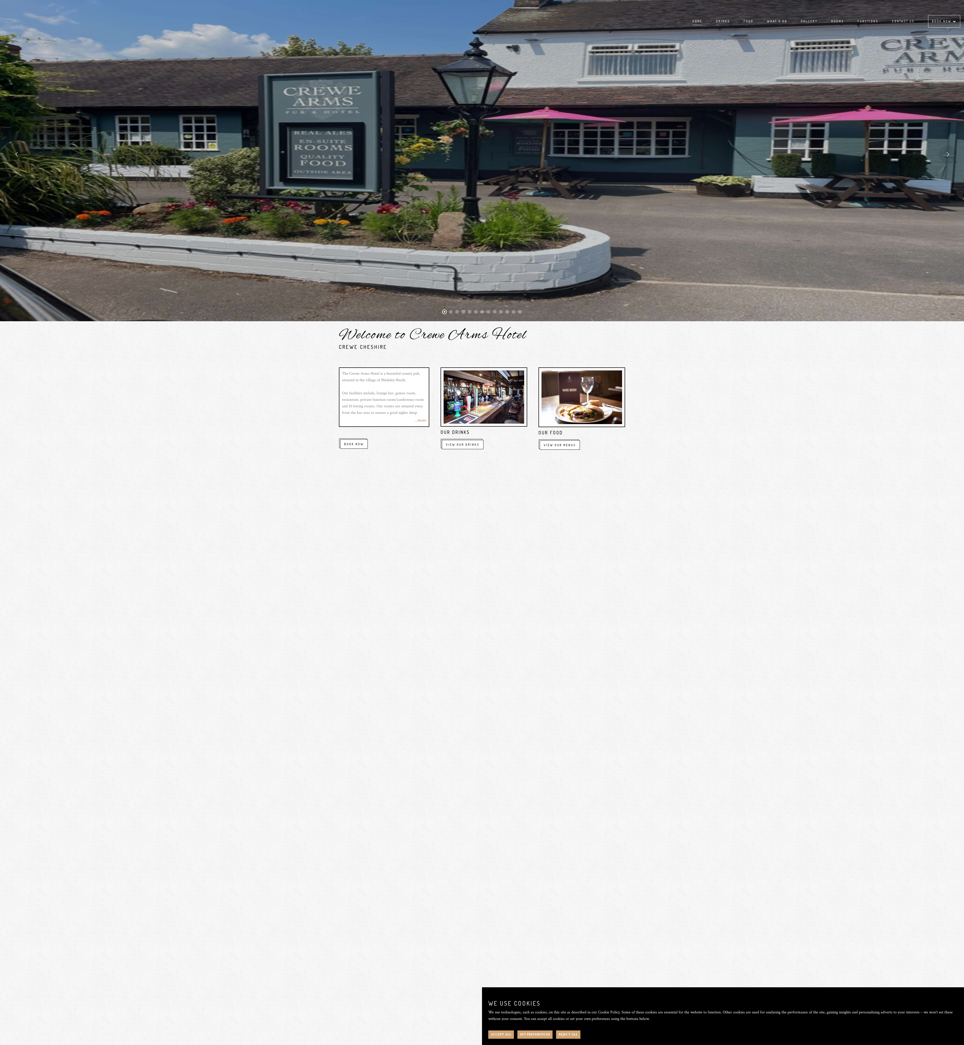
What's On (777, 21)
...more (420, 420)
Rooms (837, 21)
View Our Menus (560, 445)
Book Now (942, 21)
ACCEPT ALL (501, 1034)
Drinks (723, 21)
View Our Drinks (462, 444)
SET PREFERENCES (535, 1034)
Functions (868, 21)
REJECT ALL (568, 1034)
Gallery (809, 21)
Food (748, 21)
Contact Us (903, 21)
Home (697, 21)
